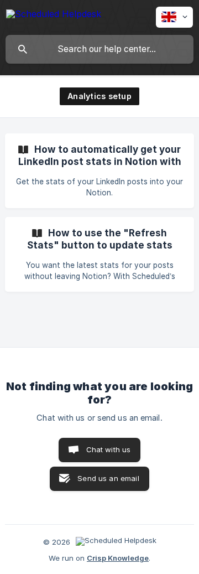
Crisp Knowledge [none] (118, 558)
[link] (99, 170)
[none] (53, 16)
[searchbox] (99, 49)
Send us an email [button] (108, 478)
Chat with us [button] (108, 449)
